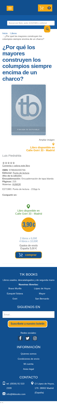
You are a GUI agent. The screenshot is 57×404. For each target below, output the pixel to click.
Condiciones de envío (28, 359)
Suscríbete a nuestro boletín (27, 323)
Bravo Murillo (15, 288)
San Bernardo (42, 298)
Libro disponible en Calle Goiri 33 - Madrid (40, 149)
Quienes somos (28, 353)
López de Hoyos (42, 288)
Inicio (5, 33)
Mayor (42, 293)
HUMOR (16, 184)
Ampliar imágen (47, 139)
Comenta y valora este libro (16, 165)
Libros (13, 33)
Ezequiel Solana (15, 293)
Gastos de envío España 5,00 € (28, 247)
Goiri (15, 298)
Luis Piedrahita (11, 155)
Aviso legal (28, 369)
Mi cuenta (28, 364)
